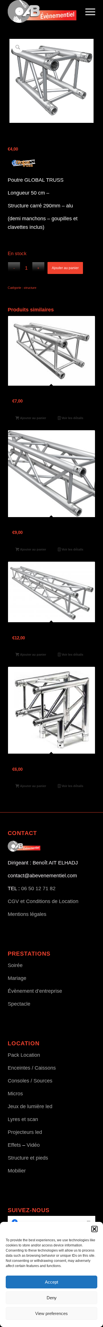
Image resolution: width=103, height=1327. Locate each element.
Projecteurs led (25, 1132)
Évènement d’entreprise (35, 991)
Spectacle (19, 1004)
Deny (52, 1297)
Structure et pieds (28, 1158)
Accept (51, 1282)
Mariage (17, 978)
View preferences (51, 1313)
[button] (94, 1229)
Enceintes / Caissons (32, 1068)
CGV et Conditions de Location (43, 901)
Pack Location (24, 1055)
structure (30, 287)
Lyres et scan (23, 1119)
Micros (15, 1093)
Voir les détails (72, 418)
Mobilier (17, 1171)
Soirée (15, 965)
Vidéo (33, 1145)
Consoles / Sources (30, 1081)
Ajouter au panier (65, 268)
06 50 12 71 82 (38, 888)
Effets (14, 1145)
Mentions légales (27, 914)
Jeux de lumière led (30, 1106)
